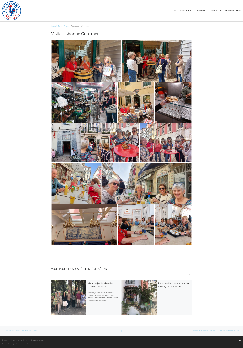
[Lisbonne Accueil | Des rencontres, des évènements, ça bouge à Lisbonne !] (11, 10)
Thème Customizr (37, 344)
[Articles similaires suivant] (189, 274)
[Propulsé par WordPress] (13, 343)
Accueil (54, 26)
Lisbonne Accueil (16, 340)
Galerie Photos (63, 26)
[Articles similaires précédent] (183, 274)
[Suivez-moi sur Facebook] (240, 340)
